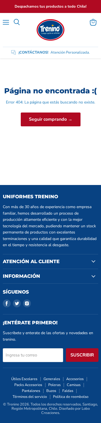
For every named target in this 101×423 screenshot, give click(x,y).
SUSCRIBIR (82, 355)
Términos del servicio (30, 396)
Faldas (67, 390)
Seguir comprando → (50, 119)
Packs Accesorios (28, 384)
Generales (51, 379)
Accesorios (75, 379)
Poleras (54, 384)
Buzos (51, 390)
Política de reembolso (70, 396)
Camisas (74, 384)
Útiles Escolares (24, 379)
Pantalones (31, 390)
